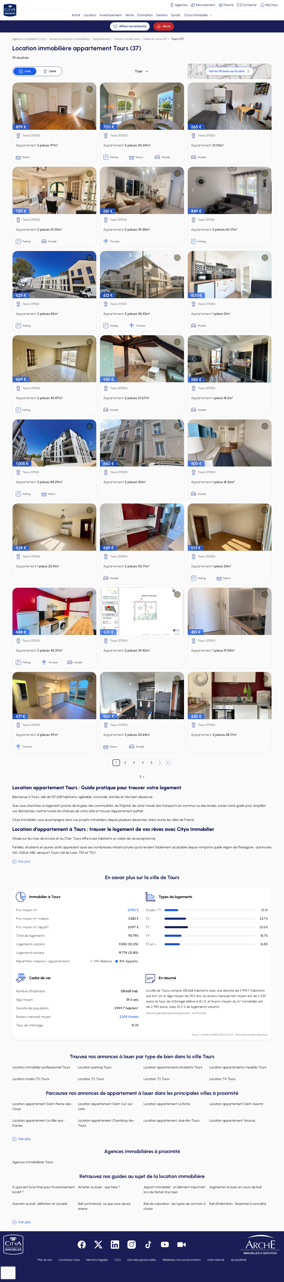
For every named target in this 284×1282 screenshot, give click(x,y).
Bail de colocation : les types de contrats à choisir (174, 1206)
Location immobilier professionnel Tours (41, 1067)
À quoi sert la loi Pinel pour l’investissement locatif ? (43, 1189)
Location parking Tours (94, 1067)
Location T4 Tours (222, 1079)
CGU (118, 1260)
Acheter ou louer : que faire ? (99, 1187)
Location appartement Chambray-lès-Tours (106, 1123)
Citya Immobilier (196, 15)
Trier (139, 71)
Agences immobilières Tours (32, 1162)
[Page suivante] (160, 762)
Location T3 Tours (157, 1079)
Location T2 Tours (91, 1079)
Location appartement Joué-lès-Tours (172, 1120)
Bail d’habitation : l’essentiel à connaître (237, 1204)
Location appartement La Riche (167, 1104)
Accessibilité (238, 1260)
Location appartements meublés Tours (238, 1067)
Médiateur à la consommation (182, 1260)
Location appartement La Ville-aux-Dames (38, 1123)
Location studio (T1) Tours (30, 1079)
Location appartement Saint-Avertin (236, 1104)
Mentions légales (97, 1260)
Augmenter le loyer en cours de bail (235, 1187)
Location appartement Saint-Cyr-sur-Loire (106, 1106)
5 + (142, 777)
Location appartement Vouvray (232, 1120)
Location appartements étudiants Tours (173, 1067)
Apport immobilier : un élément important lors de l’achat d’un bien (174, 1189)
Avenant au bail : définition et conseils (39, 1204)
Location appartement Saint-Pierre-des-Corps (42, 1106)
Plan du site (45, 1260)
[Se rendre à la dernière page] (168, 762)
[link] (229, 71)
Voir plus (24, 861)
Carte (52, 71)
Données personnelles (141, 1260)
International (215, 1260)
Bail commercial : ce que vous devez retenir (104, 1206)
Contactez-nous (69, 1260)
